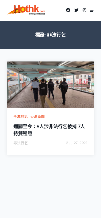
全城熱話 (20, 116)
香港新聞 (37, 116)
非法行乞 (20, 143)
